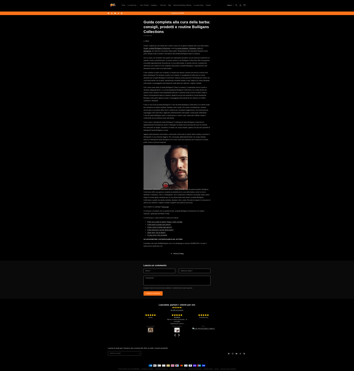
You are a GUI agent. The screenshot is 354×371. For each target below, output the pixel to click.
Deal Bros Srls (126, 369)
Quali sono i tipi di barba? (156, 232)
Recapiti (216, 368)
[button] (132, 5)
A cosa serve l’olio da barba (157, 235)
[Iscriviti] (139, 353)
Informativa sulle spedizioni (195, 368)
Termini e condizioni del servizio (178, 368)
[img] (177, 307)
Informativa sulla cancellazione (228, 368)
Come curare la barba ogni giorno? (159, 227)
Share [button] (147, 41)
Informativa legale (208, 368)
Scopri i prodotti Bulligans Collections (157, 48)
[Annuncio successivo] (204, 13)
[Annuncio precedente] (150, 13)
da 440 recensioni (177, 310)
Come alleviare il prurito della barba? (160, 230)
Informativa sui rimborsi (147, 368)
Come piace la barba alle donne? (159, 224)
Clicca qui (165, 207)
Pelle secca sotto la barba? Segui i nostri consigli (164, 222)
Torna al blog (178, 254)
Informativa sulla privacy (161, 368)
